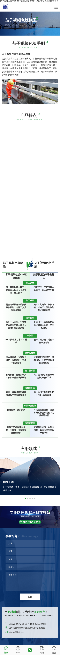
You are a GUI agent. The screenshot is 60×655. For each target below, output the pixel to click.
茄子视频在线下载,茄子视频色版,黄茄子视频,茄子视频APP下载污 (29, 1)
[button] (25, 498)
